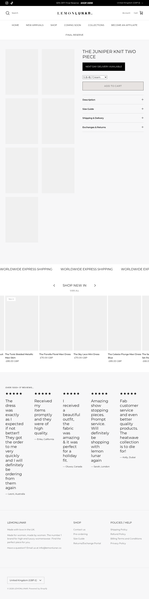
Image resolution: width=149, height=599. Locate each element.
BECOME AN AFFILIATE (124, 25)
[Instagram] (6, 3)
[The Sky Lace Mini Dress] (90, 323)
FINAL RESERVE (74, 35)
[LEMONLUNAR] (74, 13)
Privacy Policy (118, 543)
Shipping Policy (118, 529)
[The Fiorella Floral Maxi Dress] (56, 323)
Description (88, 99)
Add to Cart (113, 86)
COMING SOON (72, 25)
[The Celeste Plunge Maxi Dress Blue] (124, 323)
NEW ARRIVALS (34, 25)
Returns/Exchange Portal (87, 543)
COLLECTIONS (96, 25)
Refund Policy (118, 534)
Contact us (79, 529)
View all (74, 290)
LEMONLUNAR (21, 588)
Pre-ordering (80, 534)
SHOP (54, 25)
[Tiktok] (12, 3)
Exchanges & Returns (94, 127)
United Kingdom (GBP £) (128, 3)
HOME (15, 25)
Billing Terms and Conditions (126, 538)
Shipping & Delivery (93, 118)
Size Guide (88, 109)
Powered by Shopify (38, 588)
